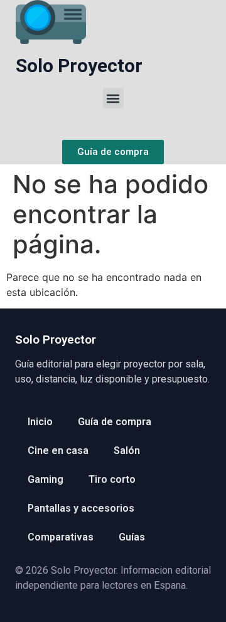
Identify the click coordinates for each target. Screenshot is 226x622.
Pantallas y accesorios (81, 508)
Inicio (40, 422)
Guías (132, 537)
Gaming (45, 479)
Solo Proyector (79, 65)
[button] (113, 98)
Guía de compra (114, 422)
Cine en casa (58, 450)
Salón (127, 450)
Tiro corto (112, 479)
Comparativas (61, 537)
